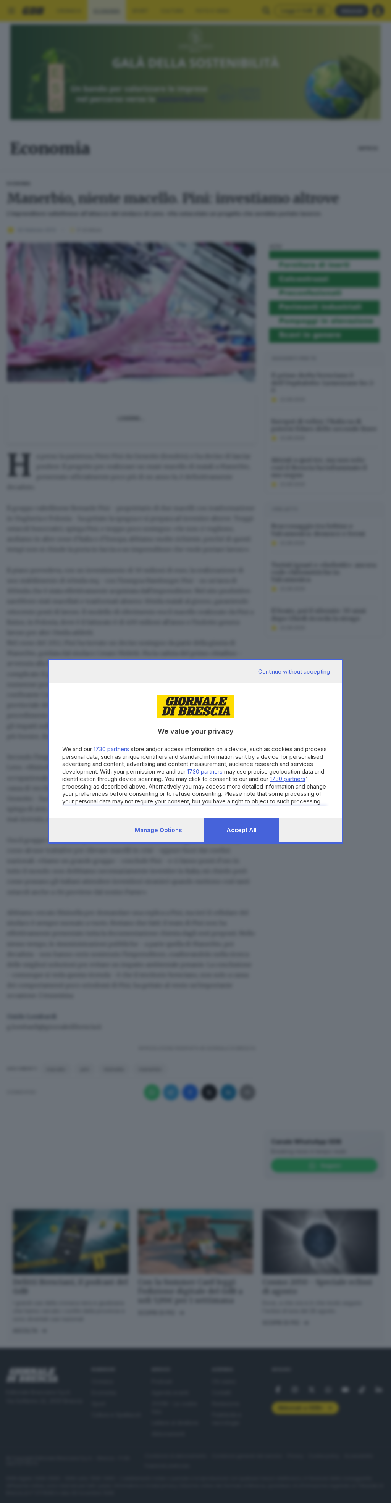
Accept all (241, 830)
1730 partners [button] (111, 749)
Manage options (158, 830)
